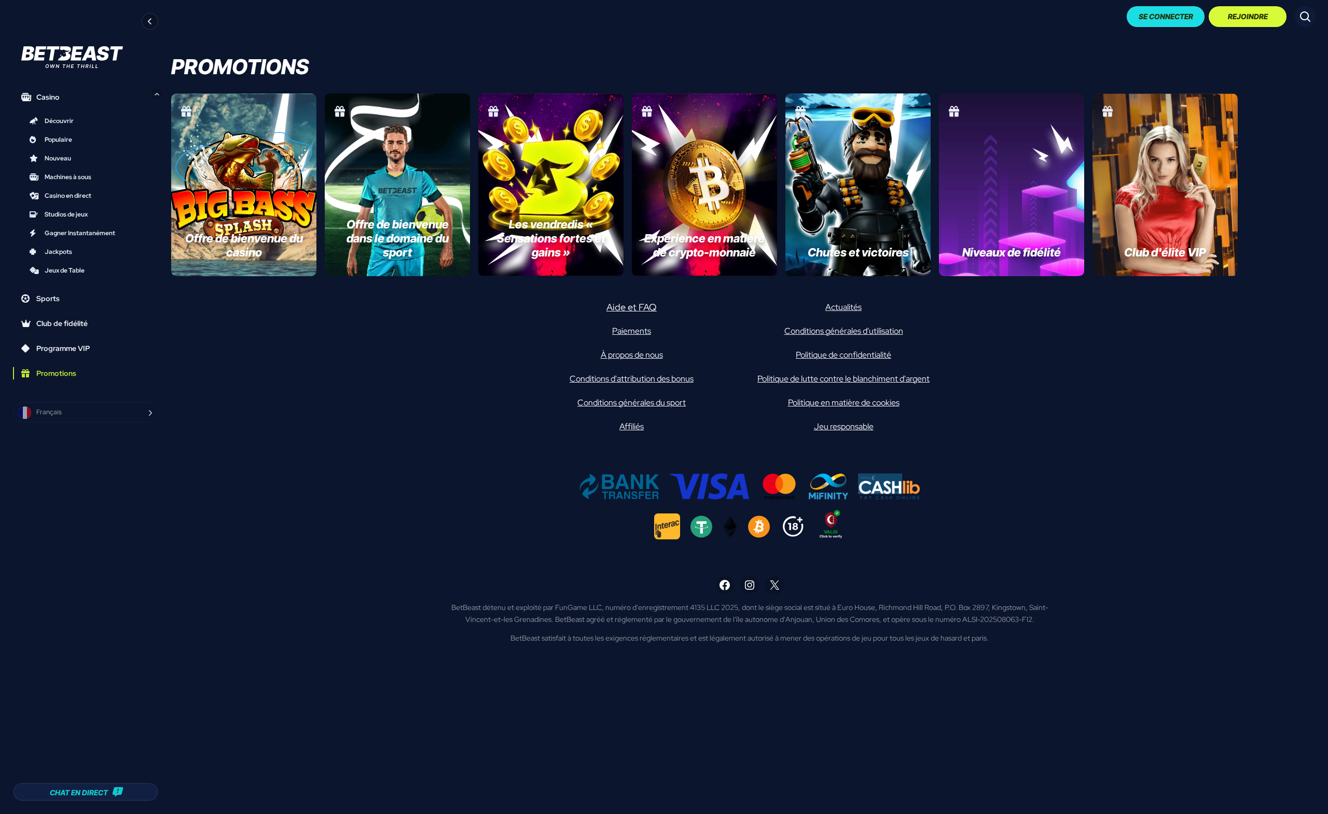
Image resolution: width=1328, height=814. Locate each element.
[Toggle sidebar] (150, 21)
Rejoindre (1248, 16)
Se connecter (1166, 16)
